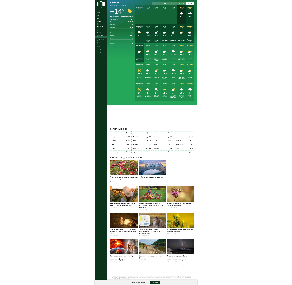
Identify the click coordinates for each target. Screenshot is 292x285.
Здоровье (99, 32)
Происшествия (100, 30)
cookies (143, 282)
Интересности (100, 35)
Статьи (98, 42)
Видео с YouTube (100, 39)
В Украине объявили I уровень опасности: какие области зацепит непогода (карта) (150, 231)
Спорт (98, 23)
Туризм (98, 33)
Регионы (99, 21)
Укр (100, 49)
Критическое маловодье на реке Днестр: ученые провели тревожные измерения (151, 258)
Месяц (190, 3)
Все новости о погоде (188, 265)
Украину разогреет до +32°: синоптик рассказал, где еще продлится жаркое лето (123, 231)
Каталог (98, 46)
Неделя (173, 3)
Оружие (98, 29)
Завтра (165, 3)
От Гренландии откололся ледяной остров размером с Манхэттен (151, 178)
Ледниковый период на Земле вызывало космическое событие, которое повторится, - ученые (178, 258)
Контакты (99, 47)
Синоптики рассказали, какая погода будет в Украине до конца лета (123, 204)
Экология (99, 20)
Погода (98, 36)
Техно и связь (100, 26)
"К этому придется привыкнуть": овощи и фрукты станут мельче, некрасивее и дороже (124, 179)
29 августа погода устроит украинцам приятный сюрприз (180, 230)
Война (98, 12)
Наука (98, 24)
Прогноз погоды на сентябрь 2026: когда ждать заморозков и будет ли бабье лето (151, 205)
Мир (98, 18)
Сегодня (156, 3)
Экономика (99, 17)
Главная (98, 11)
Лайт (98, 27)
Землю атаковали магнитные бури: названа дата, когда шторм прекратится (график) (122, 258)
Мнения (98, 41)
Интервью (99, 44)
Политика (99, 15)
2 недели (181, 3)
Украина (98, 14)
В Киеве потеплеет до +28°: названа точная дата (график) (179, 204)
